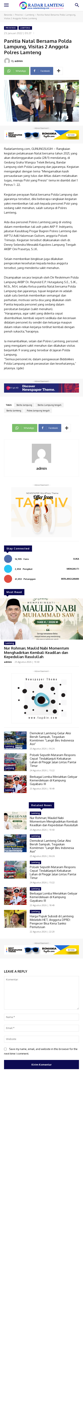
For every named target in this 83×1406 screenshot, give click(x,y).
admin (19, 61)
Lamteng (29, 14)
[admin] (7, 61)
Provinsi (19, 14)
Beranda (8, 14)
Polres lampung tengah (38, 410)
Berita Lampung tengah (49, 405)
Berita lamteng (13, 410)
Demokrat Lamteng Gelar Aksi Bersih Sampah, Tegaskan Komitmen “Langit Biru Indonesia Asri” (52, 738)
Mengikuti (73, 568)
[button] (77, 5)
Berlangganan (70, 578)
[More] (58, 71)
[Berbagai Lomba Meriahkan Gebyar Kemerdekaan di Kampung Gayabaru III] (15, 784)
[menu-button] (6, 5)
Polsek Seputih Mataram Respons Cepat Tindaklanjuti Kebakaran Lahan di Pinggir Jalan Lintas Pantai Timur (53, 760)
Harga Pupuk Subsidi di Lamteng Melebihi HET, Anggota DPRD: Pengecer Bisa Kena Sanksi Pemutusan (52, 921)
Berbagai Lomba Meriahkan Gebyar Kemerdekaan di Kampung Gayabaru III (53, 780)
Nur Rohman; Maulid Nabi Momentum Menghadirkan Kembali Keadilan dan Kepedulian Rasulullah (36, 652)
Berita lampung (24, 405)
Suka (76, 558)
